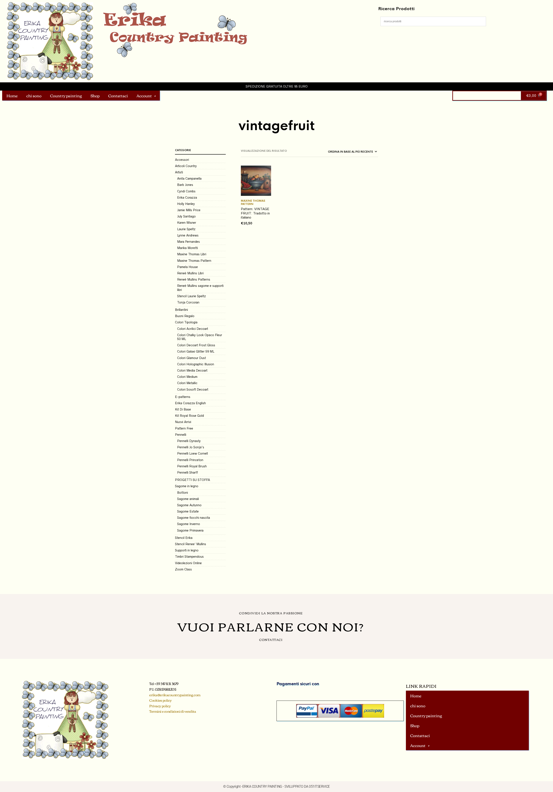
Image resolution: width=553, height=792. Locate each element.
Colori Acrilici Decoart (192, 329)
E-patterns (182, 397)
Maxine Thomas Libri (191, 254)
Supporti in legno (187, 550)
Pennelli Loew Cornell (192, 453)
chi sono (33, 95)
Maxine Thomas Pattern (194, 260)
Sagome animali (188, 499)
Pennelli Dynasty (189, 441)
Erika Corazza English (190, 403)
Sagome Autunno (189, 505)
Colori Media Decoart (192, 370)
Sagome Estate (188, 511)
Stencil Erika (183, 538)
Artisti (179, 172)
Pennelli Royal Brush (192, 466)
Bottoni (182, 492)
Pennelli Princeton (190, 460)
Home (12, 95)
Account (144, 95)
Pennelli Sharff (187, 472)
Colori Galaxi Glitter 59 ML (195, 351)
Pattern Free (184, 428)
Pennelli (180, 434)
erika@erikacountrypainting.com (174, 694)
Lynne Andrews (188, 235)
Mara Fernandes (188, 241)
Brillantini (181, 309)
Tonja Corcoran (188, 302)
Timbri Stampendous (189, 556)
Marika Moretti (187, 248)
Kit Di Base (183, 409)
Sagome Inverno (188, 524)
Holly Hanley (186, 204)
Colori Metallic (187, 383)
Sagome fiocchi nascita (193, 517)
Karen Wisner (186, 222)
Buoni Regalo (184, 316)
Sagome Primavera (190, 530)
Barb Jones (185, 185)
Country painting (66, 95)
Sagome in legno (186, 486)
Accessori (182, 159)
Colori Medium (187, 376)
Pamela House (187, 267)
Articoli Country (186, 166)
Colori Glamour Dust (191, 358)
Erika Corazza (187, 197)
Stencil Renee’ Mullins (190, 544)
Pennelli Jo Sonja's (190, 447)
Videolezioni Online (188, 563)
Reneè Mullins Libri (190, 273)
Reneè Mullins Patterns (193, 279)
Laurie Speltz (186, 229)
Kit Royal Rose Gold (189, 415)
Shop (95, 95)
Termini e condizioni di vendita (172, 711)
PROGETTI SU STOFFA (192, 480)
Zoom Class (183, 569)
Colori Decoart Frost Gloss (196, 345)
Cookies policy (160, 700)
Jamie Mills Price (188, 210)
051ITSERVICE (319, 786)
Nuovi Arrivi (183, 422)
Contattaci (118, 95)
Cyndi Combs (186, 191)
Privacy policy (160, 706)
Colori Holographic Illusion (195, 364)
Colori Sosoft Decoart (192, 389)
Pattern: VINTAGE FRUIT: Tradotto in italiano (255, 213)
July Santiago (186, 216)
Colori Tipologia (186, 322)
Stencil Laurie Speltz (191, 296)
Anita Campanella (189, 178)
